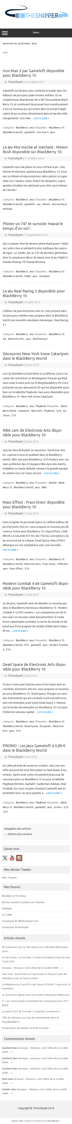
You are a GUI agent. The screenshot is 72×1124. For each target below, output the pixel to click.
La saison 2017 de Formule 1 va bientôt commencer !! (31, 1011)
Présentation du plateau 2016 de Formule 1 (26, 1028)
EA (4, 338)
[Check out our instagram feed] (19, 858)
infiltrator (62, 563)
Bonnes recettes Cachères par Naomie (23, 902)
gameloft (29, 132)
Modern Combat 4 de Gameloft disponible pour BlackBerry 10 (36, 585)
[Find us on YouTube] (12, 858)
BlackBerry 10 (56, 127)
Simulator (44, 276)
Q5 (64, 410)
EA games (45, 726)
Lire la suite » (41, 118)
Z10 (13, 415)
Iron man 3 (42, 132)
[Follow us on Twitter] (5, 858)
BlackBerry (22, 127)
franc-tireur (49, 563)
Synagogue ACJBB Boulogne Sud (20, 921)
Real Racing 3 (40, 338)
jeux (52, 132)
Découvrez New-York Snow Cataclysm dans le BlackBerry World (36, 356)
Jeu (39, 204)
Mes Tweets (9, 877)
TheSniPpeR (15, 82)
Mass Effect (16, 568)
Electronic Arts (16, 338)
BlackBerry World (12, 132)
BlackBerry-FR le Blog (14, 895)
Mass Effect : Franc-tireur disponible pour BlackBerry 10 (34, 504)
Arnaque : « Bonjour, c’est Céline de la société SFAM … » (32, 967)
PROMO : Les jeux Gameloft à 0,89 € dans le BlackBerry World (34, 747)
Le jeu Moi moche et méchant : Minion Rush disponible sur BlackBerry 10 (35, 149)
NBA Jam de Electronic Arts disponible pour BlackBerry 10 (32, 432)
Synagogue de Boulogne (15, 927)
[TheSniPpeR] (36, 20)
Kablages (7, 908)
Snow (6, 415)
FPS (26, 644)
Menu (36, 32)
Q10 (58, 410)
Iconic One (17, 1120)
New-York (36, 410)
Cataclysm (23, 410)
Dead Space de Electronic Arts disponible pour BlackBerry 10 (34, 666)
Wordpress (53, 1120)
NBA (44, 487)
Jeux (31, 127)
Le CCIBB (7, 914)
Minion (46, 204)
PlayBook (41, 406)
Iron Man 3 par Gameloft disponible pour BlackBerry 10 (33, 73)
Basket (53, 482)
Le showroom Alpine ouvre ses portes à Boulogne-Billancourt (36, 994)
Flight (27, 276)
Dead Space (31, 726)
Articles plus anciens (18, 834)
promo (58, 807)
